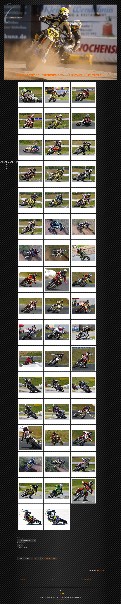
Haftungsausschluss (86, 579)
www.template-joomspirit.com (120, 597)
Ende (54, 558)
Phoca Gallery (99, 570)
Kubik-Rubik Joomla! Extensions (60, 599)
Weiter (48, 558)
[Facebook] (60, 591)
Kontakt (52, 579)
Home (6, 17)
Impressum (22, 579)
